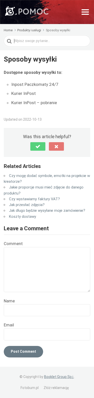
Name (9, 300)
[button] (37, 146)
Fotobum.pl (30, 388)
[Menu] (85, 12)
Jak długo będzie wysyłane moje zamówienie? (47, 210)
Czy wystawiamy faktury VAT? (34, 199)
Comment (13, 243)
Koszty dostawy (22, 216)
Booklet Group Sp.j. (59, 377)
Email (9, 324)
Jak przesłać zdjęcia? (27, 205)
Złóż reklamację (56, 388)
